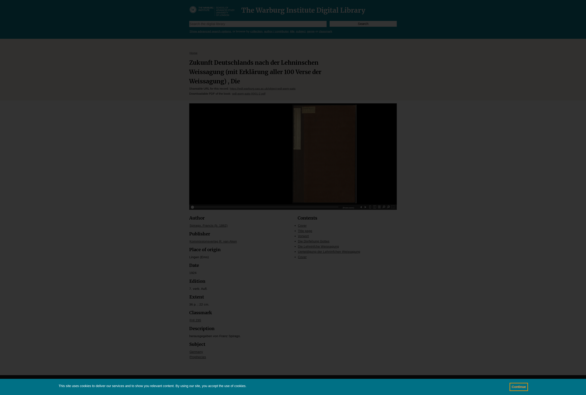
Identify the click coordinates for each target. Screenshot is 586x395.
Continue (519, 387)
